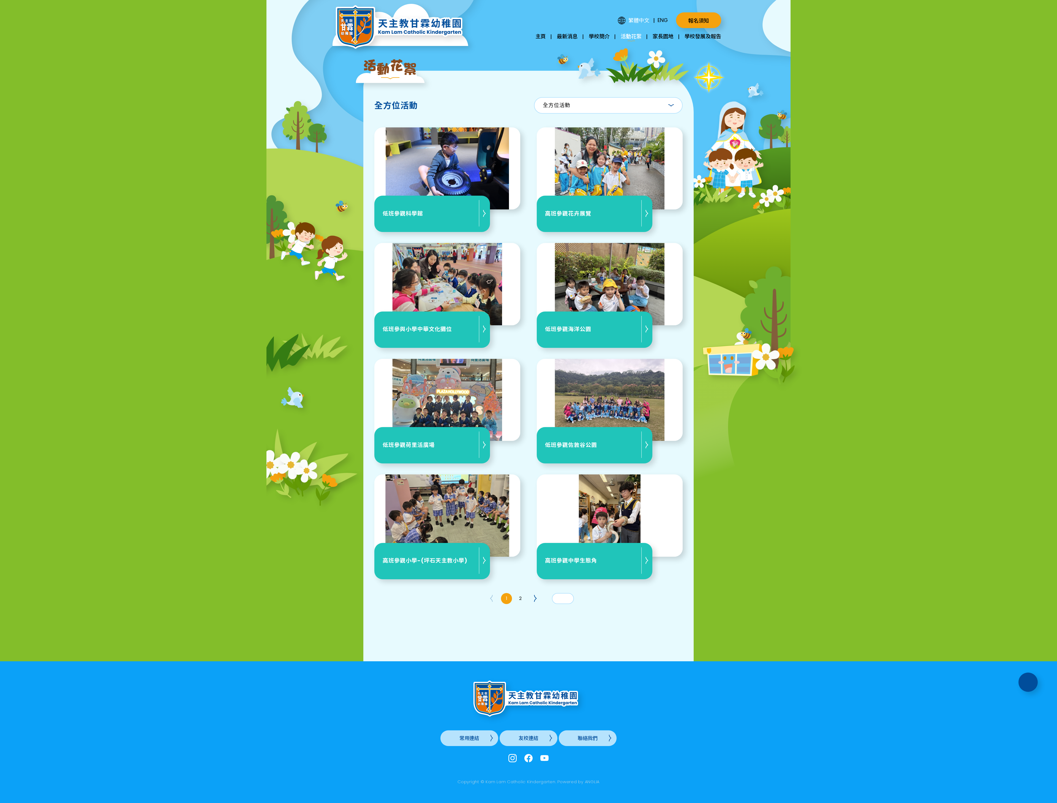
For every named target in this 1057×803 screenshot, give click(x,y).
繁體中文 (638, 20)
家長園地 (663, 36)
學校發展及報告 (703, 36)
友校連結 (528, 738)
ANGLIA (592, 782)
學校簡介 (599, 36)
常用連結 (469, 738)
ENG (663, 20)
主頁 (540, 36)
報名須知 (698, 20)
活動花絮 (631, 36)
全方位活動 (556, 105)
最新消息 (567, 36)
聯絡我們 (588, 738)
